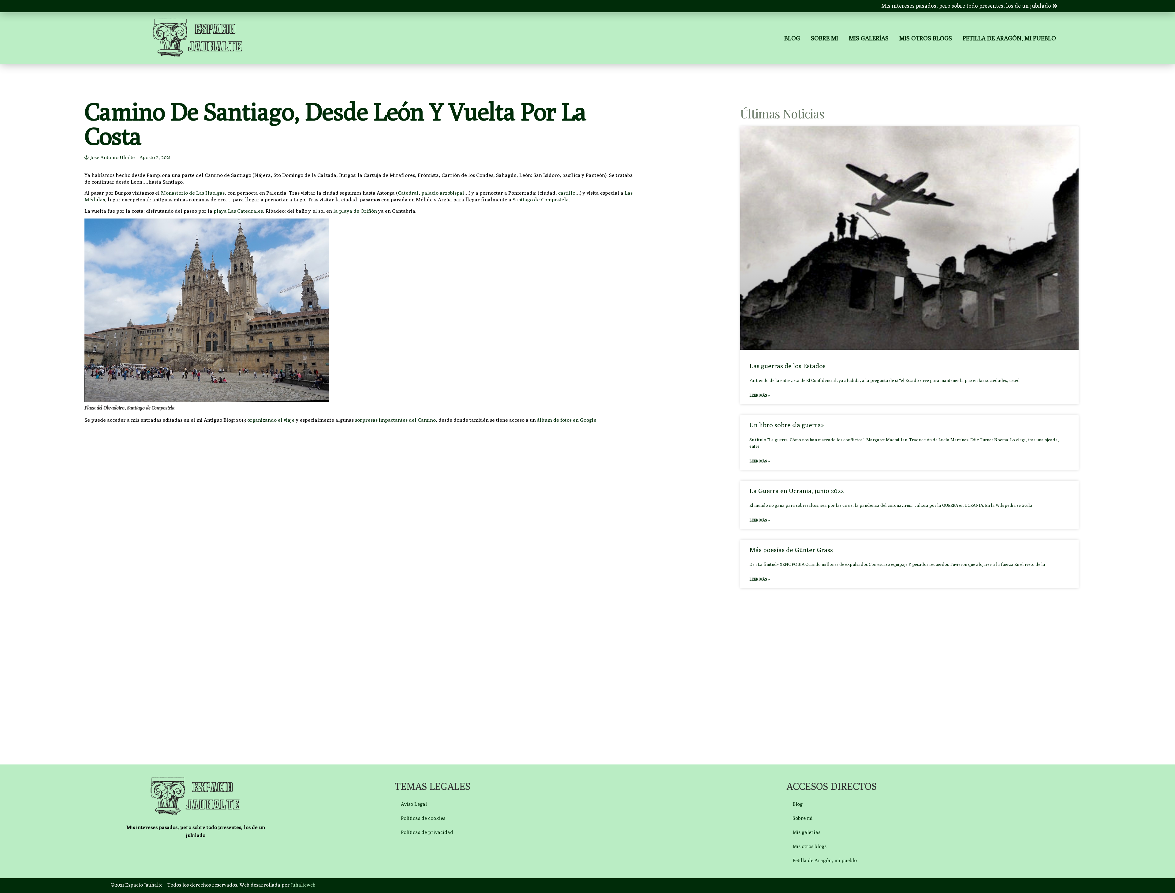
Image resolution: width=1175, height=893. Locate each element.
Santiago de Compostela (541, 199)
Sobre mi (824, 38)
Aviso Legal (414, 804)
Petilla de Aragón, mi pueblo (1009, 38)
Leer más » (759, 395)
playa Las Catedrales (238, 211)
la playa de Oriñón (355, 211)
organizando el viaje (271, 420)
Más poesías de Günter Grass (791, 550)
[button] (969, 6)
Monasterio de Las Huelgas (193, 193)
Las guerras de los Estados (787, 366)
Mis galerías (869, 38)
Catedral (408, 193)
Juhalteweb (303, 885)
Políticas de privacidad (427, 832)
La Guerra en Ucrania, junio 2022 (796, 491)
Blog (792, 38)
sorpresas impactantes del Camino (395, 420)
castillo (566, 193)
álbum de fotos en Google (566, 420)
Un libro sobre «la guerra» (786, 425)
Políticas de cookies (423, 818)
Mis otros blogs (925, 38)
